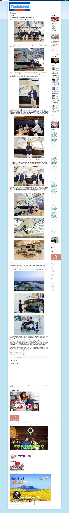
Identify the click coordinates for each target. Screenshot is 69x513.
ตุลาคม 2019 (53, 209)
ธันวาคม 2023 (53, 161)
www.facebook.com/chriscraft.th (19, 352)
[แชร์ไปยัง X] (19, 357)
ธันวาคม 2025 (53, 138)
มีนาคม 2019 (53, 216)
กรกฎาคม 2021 (53, 189)
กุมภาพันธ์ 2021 (53, 194)
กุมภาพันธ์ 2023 (53, 171)
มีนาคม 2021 (53, 193)
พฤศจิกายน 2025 (53, 139)
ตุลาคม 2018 (53, 221)
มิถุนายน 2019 (53, 213)
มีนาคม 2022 (53, 181)
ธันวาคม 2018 (53, 219)
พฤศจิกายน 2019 (53, 208)
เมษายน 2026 (53, 134)
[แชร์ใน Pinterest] (21, 357)
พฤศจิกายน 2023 (53, 162)
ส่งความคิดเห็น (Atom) (17, 386)
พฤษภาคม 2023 (53, 168)
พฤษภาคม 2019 (53, 214)
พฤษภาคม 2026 (53, 133)
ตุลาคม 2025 (53, 140)
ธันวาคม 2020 (53, 196)
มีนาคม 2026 (53, 135)
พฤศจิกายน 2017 (53, 231)
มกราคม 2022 (53, 183)
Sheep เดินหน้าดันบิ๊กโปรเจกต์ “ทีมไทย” (57, 106)
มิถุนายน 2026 (53, 132)
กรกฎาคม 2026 (53, 131)
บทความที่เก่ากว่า (46, 385)
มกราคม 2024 (53, 160)
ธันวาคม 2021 (53, 184)
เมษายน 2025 (53, 146)
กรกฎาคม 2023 (53, 166)
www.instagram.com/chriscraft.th (20, 353)
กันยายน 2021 (53, 187)
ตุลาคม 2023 (53, 163)
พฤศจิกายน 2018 (53, 220)
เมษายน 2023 (53, 169)
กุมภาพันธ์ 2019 (53, 217)
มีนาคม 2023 (53, 170)
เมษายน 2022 (53, 180)
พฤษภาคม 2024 (53, 156)
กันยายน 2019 (53, 210)
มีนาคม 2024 (53, 158)
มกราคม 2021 (53, 195)
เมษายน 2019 (53, 215)
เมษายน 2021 (53, 192)
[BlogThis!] (18, 357)
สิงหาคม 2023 (53, 165)
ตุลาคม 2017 (53, 232)
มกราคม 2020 (53, 206)
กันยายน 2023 (53, 164)
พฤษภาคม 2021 (53, 191)
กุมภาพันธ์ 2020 (53, 205)
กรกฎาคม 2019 (53, 212)
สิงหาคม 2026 (53, 130)
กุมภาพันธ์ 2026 (53, 136)
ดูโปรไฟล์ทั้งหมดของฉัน (13, 13)
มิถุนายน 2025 (53, 144)
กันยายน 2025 (53, 141)
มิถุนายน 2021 (53, 190)
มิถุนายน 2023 (53, 167)
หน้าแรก (29, 385)
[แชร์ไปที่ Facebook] (20, 357)
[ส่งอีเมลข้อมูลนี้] (17, 357)
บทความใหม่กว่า (12, 385)
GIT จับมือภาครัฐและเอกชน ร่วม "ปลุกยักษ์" (57, 88)
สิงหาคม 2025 (53, 142)
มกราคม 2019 (53, 218)
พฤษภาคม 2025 (53, 145)
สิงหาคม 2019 (53, 211)
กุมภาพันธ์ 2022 (53, 182)
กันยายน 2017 (53, 233)
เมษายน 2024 (53, 157)
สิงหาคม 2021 (53, 188)
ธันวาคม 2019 (53, 207)
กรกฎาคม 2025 (53, 143)
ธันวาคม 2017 (53, 230)
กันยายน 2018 (53, 222)
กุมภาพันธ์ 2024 (53, 159)
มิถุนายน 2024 (53, 155)
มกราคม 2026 (53, 137)
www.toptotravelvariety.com (55, 49)
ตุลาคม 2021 (53, 186)
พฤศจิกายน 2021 (53, 185)
